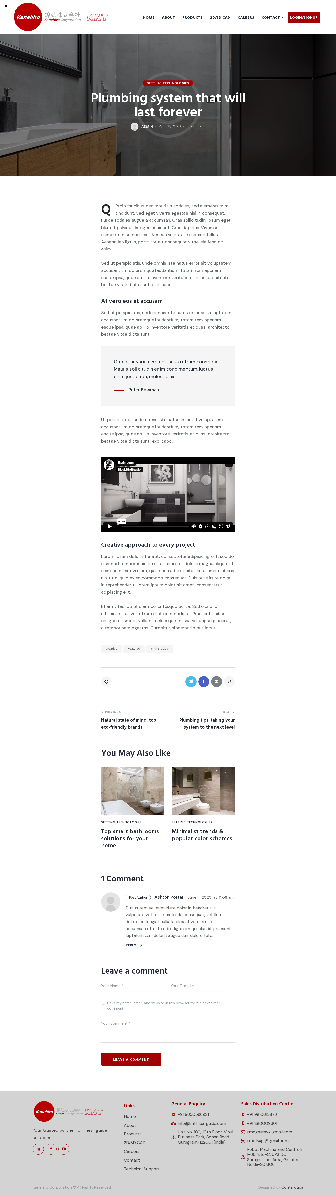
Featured (134, 649)
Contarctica (292, 1187)
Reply (131, 945)
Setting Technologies (168, 83)
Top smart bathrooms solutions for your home (130, 838)
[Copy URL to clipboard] (229, 681)
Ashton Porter (169, 897)
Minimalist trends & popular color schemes (202, 835)
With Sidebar (160, 649)
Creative (111, 649)
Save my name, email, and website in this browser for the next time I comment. (163, 1006)
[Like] (107, 681)
